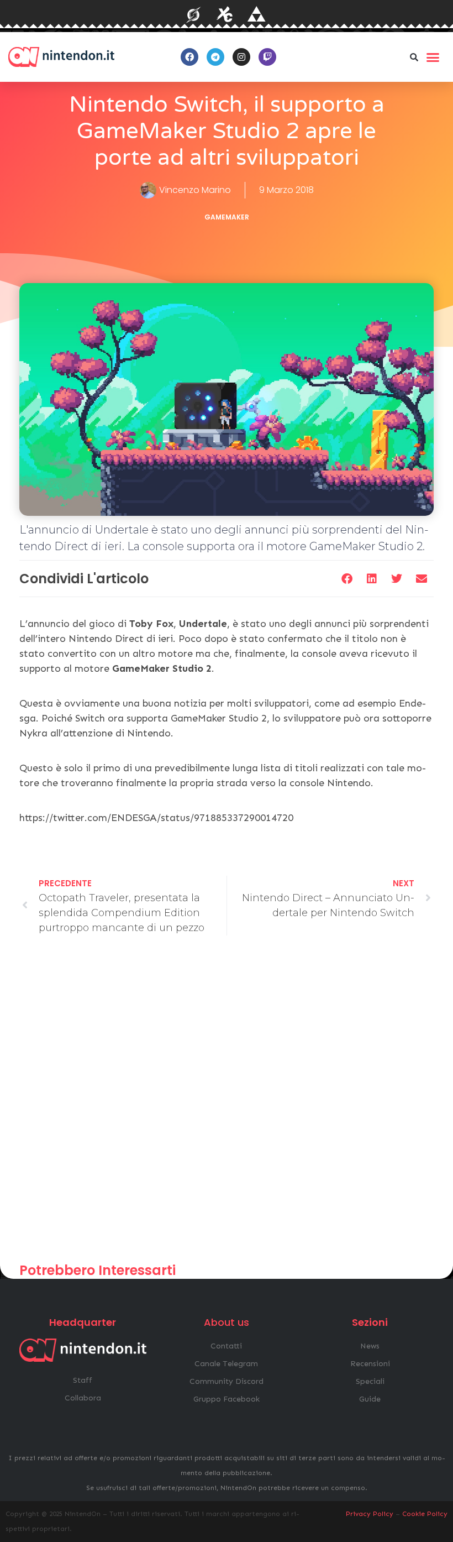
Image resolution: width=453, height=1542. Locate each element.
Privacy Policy (369, 1514)
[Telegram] (215, 57)
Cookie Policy (424, 1514)
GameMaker (226, 217)
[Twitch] (267, 57)
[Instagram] (241, 57)
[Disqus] (226, 1104)
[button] (413, 57)
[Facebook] (189, 57)
